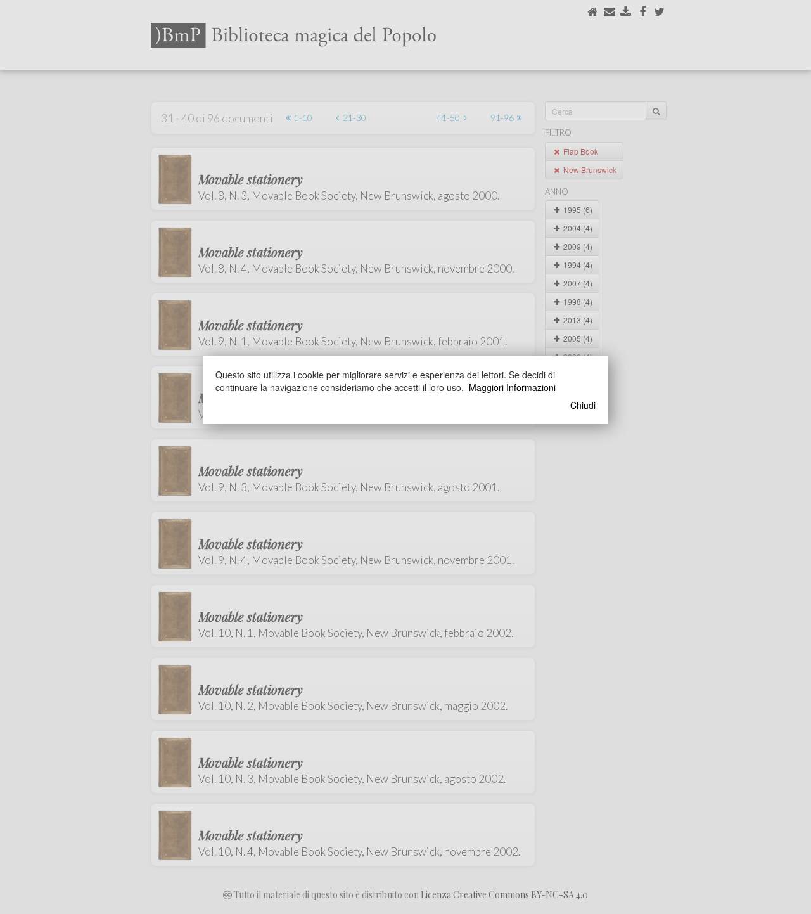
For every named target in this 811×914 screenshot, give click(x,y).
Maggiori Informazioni (512, 387)
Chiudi (583, 405)
